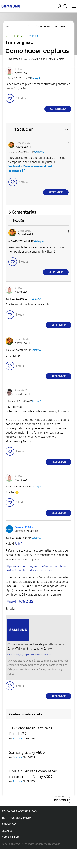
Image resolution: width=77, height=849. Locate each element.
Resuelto (32, 36)
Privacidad (9, 824)
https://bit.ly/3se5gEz (19, 601)
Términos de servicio (16, 817)
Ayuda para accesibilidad (19, 811)
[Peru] (10, 6)
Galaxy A (35, 78)
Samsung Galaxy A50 (25, 752)
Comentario (58, 108)
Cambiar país (11, 837)
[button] (65, 70)
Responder (56, 192)
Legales (7, 831)
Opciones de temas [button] (65, 35)
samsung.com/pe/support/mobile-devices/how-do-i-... (31, 655)
